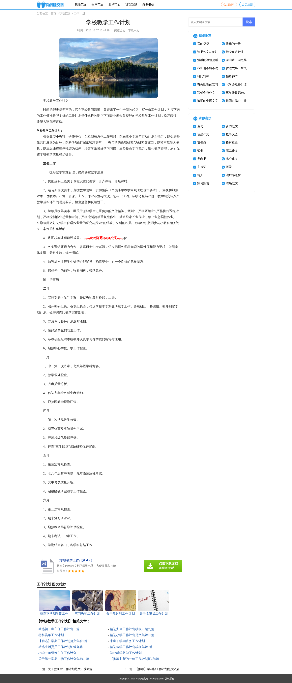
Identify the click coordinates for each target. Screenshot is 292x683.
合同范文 (97, 4)
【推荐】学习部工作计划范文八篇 (157, 669)
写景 (229, 167)
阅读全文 (119, 30)
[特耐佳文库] (50, 4)
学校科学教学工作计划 (126, 653)
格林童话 (232, 142)
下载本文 (133, 30)
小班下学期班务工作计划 (127, 641)
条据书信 (148, 4)
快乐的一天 (233, 43)
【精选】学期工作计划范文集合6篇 (63, 641)
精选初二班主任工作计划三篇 (59, 629)
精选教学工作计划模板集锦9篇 (131, 647)
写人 (200, 175)
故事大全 (232, 134)
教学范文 (114, 4)
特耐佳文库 (142, 678)
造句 (200, 126)
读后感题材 (233, 175)
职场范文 (81, 4)
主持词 (201, 167)
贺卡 (200, 150)
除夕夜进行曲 (235, 51)
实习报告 (203, 183)
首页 (53, 13)
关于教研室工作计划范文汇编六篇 (70, 669)
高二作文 (232, 150)
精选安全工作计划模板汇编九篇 (132, 629)
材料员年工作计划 (51, 635)
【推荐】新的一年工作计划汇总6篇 (134, 659)
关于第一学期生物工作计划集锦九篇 (63, 659)
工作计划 (79, 13)
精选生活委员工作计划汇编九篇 (60, 647)
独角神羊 (232, 76)
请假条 (201, 142)
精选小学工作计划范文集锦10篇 (132, 635)
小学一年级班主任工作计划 (57, 653)
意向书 (201, 158)
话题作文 (203, 134)
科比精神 (203, 76)
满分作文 (232, 158)
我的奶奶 (203, 43)
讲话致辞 (131, 4)
